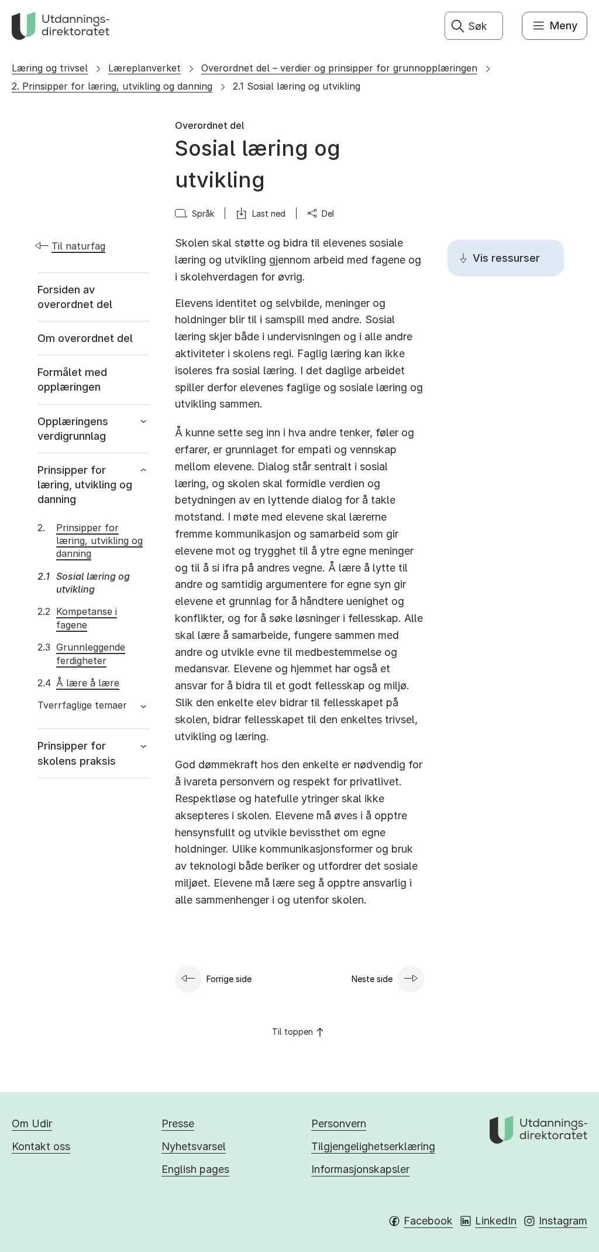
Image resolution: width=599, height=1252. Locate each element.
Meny (563, 25)
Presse (177, 1123)
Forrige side (229, 979)
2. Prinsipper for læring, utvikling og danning (112, 86)
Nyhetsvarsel (193, 1146)
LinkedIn (496, 1221)
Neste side (372, 979)
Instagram (563, 1221)
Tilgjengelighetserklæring (373, 1146)
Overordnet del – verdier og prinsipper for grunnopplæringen (339, 68)
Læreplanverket (144, 68)
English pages (195, 1169)
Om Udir (32, 1123)
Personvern (338, 1123)
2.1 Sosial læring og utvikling (296, 86)
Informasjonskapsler (360, 1169)
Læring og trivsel (50, 68)
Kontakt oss (41, 1146)
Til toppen (292, 1032)
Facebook (428, 1221)
